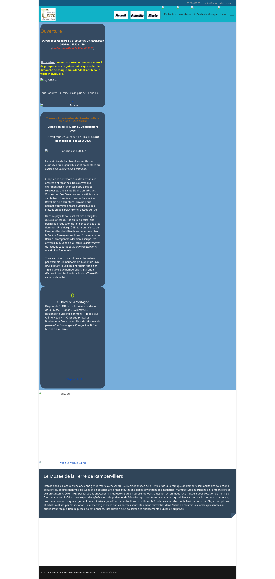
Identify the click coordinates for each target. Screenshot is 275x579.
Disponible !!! (74, 379)
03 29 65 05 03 (193, 3)
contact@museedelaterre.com (218, 3)
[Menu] (232, 14)
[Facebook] (42, 2)
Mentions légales (108, 572)
